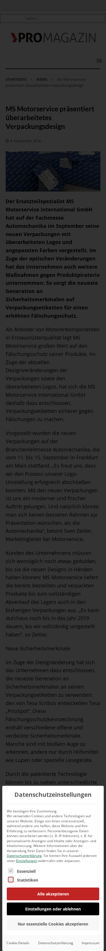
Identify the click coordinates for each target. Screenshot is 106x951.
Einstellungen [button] (26, 860)
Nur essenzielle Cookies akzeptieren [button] (53, 924)
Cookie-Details (18, 943)
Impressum (90, 943)
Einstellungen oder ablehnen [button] (53, 909)
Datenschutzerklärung (24, 855)
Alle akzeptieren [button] (53, 894)
